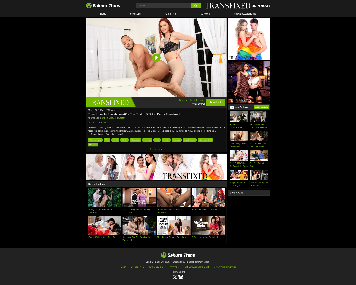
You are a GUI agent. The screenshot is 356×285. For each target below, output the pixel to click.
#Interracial (176, 140)
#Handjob (166, 140)
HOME (103, 14)
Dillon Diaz (107, 118)
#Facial (157, 140)
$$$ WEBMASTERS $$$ (245, 14)
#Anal (107, 140)
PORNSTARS (170, 14)
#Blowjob (124, 140)
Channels (137, 267)
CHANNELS (135, 14)
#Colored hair (135, 140)
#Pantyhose (93, 145)
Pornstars (156, 267)
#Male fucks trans (189, 140)
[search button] (196, 5)
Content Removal (225, 267)
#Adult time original (95, 140)
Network (205, 14)
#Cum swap (147, 140)
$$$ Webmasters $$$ (196, 267)
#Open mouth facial (205, 140)
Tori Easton (119, 118)
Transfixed (103, 122)
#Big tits (115, 140)
